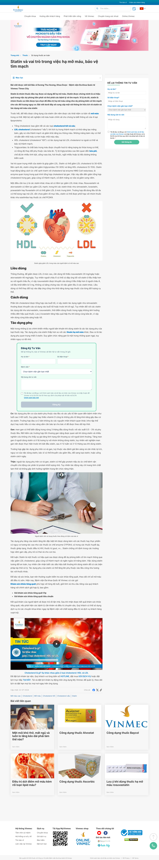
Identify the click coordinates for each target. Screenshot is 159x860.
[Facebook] (93, 690)
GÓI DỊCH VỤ (85, 676)
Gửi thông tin (127, 142)
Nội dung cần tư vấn (29, 377)
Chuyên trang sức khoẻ (108, 16)
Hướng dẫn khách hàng (50, 16)
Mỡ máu (37, 696)
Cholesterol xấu (63, 696)
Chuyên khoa (30, 16)
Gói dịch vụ (41, 836)
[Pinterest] (101, 690)
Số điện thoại (62, 357)
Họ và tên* (111, 89)
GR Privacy (126, 858)
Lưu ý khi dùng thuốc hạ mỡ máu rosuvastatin (125, 783)
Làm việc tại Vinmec (23, 844)
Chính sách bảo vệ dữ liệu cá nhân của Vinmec (105, 858)
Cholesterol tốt (49, 696)
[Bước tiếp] (104, 846)
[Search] (97, 8)
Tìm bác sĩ (123, 2)
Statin (74, 696)
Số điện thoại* (113, 98)
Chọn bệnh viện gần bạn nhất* (120, 106)
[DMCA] (131, 839)
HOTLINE (64, 676)
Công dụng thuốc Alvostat (76, 733)
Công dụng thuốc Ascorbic (77, 781)
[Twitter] (97, 690)
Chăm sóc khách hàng (137, 2)
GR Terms (135, 858)
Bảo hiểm (41, 840)
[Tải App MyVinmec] (60, 838)
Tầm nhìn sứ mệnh (23, 833)
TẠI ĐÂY (27, 680)
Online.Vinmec (128, 16)
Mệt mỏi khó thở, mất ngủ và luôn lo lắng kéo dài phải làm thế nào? (31, 736)
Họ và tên (25, 357)
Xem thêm (15, 747)
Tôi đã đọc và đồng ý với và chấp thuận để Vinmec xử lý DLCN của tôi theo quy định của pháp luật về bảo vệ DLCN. (127, 135)
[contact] (153, 845)
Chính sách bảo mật (31, 398)
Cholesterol (27, 696)
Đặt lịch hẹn (42, 844)
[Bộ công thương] (131, 832)
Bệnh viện (25, 367)
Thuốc (25, 55)
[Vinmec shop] (83, 838)
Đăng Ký (56, 404)
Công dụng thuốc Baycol (123, 733)
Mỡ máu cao (16, 696)
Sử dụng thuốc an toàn (40, 55)
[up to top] (153, 837)
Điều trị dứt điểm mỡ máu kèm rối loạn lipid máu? (32, 783)
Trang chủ (15, 55)
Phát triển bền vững (72, 16)
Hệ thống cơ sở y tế (23, 836)
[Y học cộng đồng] (104, 841)
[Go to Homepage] (18, 9)
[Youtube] (99, 833)
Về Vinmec (89, 16)
